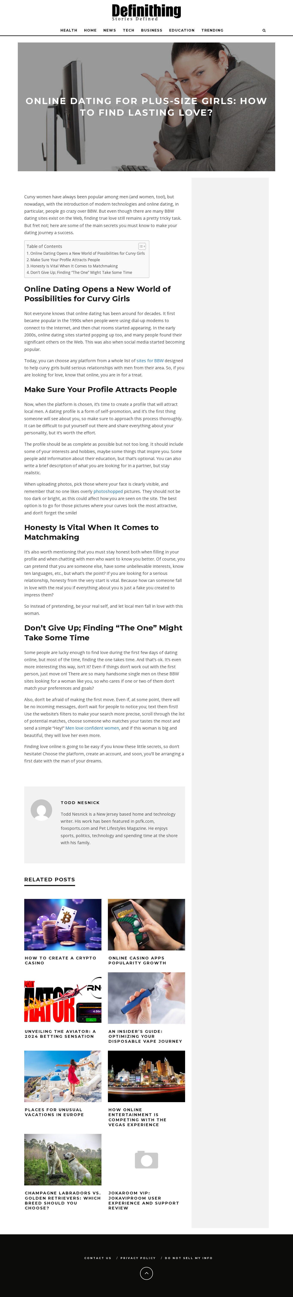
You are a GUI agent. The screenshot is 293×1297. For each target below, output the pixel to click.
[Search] (264, 30)
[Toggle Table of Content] (140, 246)
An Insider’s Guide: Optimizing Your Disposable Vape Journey (145, 1036)
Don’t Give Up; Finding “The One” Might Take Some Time (81, 272)
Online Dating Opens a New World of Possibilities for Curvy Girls (87, 253)
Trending (212, 30)
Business (152, 30)
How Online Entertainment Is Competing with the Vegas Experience (138, 1117)
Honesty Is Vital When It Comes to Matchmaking (74, 265)
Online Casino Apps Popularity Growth (137, 960)
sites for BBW (150, 361)
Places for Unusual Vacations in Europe (54, 1112)
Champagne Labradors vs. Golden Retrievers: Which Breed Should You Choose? (63, 1201)
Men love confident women (92, 728)
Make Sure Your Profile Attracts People (65, 259)
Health (68, 30)
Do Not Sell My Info (189, 1258)
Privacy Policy (138, 1258)
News (109, 30)
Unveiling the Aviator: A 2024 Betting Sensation (60, 1034)
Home (90, 30)
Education (182, 30)
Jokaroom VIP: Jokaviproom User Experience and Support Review (144, 1201)
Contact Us (98, 1258)
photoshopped (108, 491)
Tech (128, 30)
